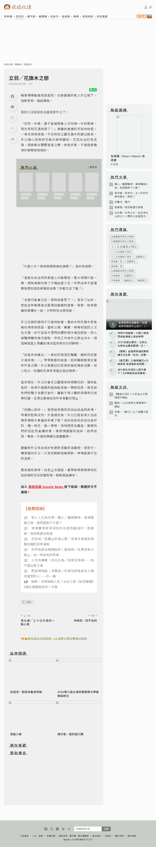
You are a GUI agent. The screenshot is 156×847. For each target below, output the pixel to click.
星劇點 (66, 16)
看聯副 (20, 16)
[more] (93, 167)
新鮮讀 (8, 16)
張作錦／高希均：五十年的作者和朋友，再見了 (131, 194)
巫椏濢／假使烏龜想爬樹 (26, 692)
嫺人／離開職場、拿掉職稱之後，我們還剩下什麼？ (131, 185)
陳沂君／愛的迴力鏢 (70, 734)
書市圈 (31, 16)
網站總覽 (131, 835)
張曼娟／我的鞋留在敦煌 (129, 207)
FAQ (35, 835)
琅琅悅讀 (8, 64)
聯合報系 (96, 835)
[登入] (145, 7)
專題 (76, 16)
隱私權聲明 (83, 835)
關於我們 (119, 835)
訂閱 (106, 828)
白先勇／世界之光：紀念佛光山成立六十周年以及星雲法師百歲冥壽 (131, 214)
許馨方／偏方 (122, 202)
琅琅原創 (87, 16)
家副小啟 (16, 734)
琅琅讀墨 (102, 16)
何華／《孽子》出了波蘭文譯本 (131, 413)
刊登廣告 (24, 835)
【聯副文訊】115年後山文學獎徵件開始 (131, 395)
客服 (41, 835)
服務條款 (63, 835)
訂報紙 (108, 835)
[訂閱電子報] (143, 16)
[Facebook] (12, 96)
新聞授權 (51, 835)
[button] (12, 118)
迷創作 (54, 16)
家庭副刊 (28, 64)
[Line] (12, 107)
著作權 (73, 835)
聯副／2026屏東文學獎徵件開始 (131, 404)
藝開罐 (43, 16)
